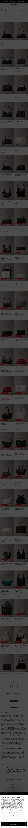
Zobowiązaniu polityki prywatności (13, 812)
